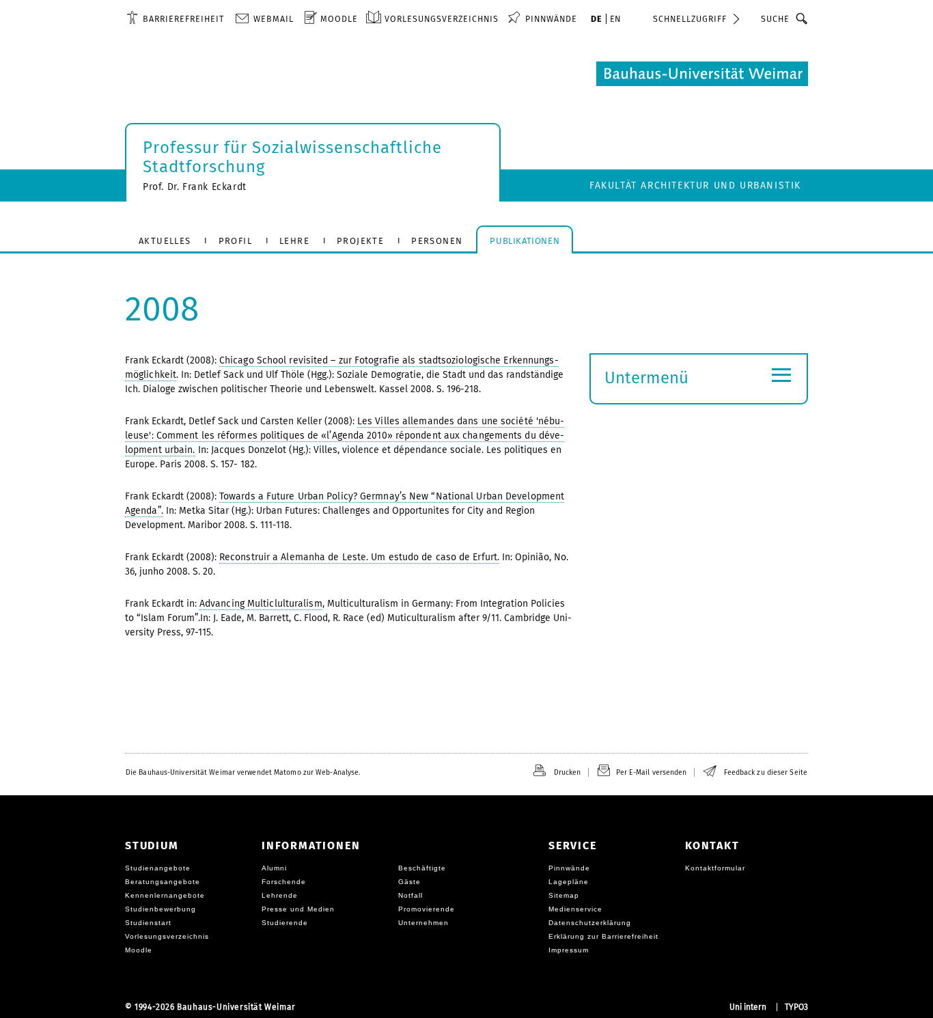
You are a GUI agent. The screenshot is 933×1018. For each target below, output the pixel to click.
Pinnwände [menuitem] (551, 19)
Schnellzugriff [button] (690, 19)
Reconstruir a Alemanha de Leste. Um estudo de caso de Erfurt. (359, 557)
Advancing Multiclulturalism (260, 603)
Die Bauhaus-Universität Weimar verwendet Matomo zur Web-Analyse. (243, 772)
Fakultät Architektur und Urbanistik (695, 185)
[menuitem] (175, 18)
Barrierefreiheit (183, 19)
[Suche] (802, 18)
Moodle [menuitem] (339, 19)
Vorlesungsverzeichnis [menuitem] (442, 19)
